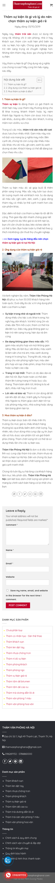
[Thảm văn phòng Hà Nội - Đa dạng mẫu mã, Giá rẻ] (27, 5)
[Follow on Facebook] (4, 761)
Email (9, 563)
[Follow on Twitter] (10, 761)
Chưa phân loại (14, 630)
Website (10, 577)
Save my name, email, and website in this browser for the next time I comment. (27, 595)
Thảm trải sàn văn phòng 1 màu (22, 817)
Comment (11, 525)
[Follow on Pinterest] (15, 761)
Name (10, 550)
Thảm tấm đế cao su (17, 687)
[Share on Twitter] (24, 494)
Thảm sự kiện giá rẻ (16, 675)
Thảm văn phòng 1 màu (18, 698)
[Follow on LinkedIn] (20, 761)
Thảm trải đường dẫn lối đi (20, 692)
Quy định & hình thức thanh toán (22, 858)
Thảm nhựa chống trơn (18, 653)
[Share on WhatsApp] (14, 494)
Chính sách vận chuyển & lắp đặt (23, 843)
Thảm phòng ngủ (15, 670)
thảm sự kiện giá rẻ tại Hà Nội (18, 242)
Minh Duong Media (34, 879)
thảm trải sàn (23, 33)
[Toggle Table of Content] (38, 80)
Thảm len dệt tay (15, 647)
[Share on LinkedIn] (40, 494)
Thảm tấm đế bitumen (18, 681)
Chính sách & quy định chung (21, 837)
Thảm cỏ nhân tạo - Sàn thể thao (24, 636)
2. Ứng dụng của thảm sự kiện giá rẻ (23, 88)
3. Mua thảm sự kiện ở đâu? (19, 91)
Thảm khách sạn (15, 641)
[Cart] (51, 5)
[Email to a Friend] (30, 494)
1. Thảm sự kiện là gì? (16, 84)
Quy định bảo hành (15, 853)
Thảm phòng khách (16, 664)
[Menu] (4, 5)
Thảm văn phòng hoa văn (20, 704)
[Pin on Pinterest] (35, 494)
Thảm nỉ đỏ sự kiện (16, 658)
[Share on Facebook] (19, 494)
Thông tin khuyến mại (16, 848)
